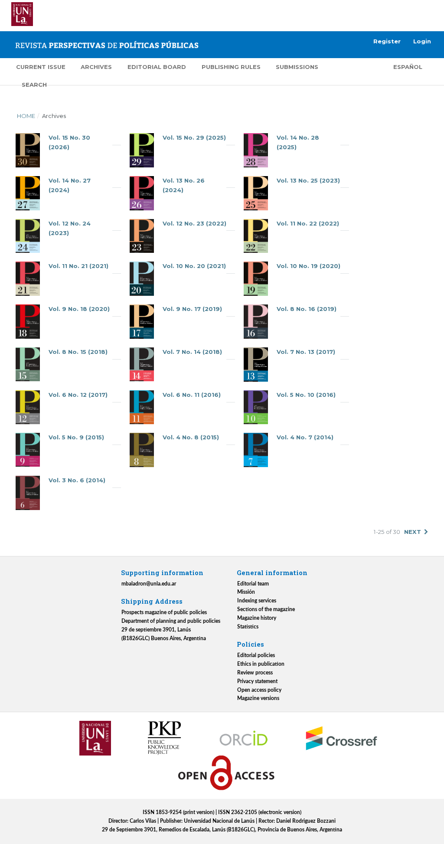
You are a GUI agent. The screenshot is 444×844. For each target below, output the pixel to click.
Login (422, 41)
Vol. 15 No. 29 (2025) (194, 137)
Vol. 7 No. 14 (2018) (192, 351)
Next (412, 531)
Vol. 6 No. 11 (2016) (192, 394)
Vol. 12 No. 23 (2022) (194, 223)
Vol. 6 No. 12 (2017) (78, 394)
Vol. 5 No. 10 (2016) (306, 394)
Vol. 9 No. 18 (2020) (79, 308)
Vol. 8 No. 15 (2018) (78, 351)
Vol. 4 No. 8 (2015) (191, 437)
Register (387, 41)
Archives (96, 66)
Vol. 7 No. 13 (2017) (306, 351)
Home (26, 115)
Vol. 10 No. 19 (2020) (308, 265)
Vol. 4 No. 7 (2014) (305, 437)
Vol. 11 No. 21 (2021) (78, 265)
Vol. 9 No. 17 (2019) (192, 308)
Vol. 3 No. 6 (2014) (77, 480)
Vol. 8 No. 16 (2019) (306, 308)
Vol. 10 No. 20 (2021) (194, 265)
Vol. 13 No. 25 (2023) (308, 180)
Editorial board (156, 66)
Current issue (40, 66)
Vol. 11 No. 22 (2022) (308, 223)
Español (407, 66)
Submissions (297, 66)
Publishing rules (231, 66)
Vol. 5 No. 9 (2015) (76, 437)
